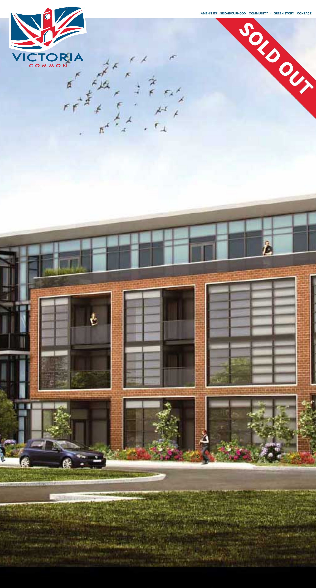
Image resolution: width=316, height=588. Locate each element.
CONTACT (304, 13)
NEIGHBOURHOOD (233, 13)
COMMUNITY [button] (259, 13)
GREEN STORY (284, 13)
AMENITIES (209, 13)
